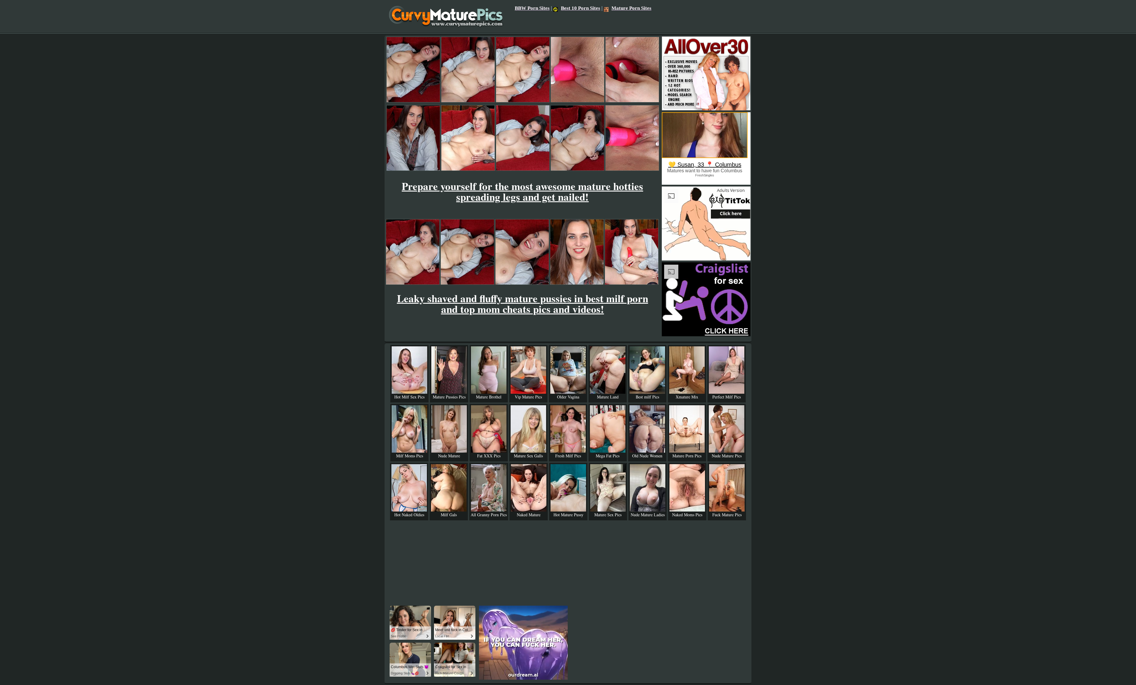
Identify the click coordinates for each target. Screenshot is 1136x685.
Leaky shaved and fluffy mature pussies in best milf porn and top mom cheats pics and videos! (522, 303)
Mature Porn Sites (631, 8)
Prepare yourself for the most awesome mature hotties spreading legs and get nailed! (522, 191)
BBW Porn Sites (532, 8)
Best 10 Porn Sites (580, 8)
